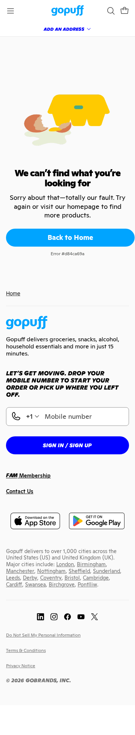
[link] (67, 11)
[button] (124, 10)
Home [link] (13, 293)
